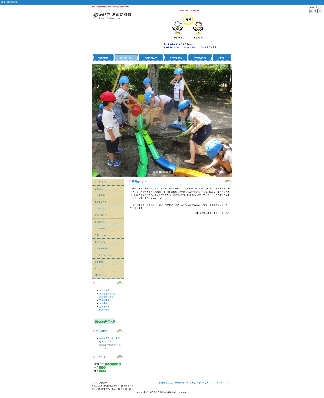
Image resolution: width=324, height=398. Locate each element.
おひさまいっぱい (103, 143)
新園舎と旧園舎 (102, 136)
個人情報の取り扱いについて (205, 270)
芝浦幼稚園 (104, 188)
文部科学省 (104, 178)
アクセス (222, 58)
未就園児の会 (101, 110)
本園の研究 (100, 130)
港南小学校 (104, 194)
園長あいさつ (101, 90)
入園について (101, 123)
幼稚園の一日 (101, 116)
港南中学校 (104, 198)
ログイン (319, 2)
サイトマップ (226, 270)
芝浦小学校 (104, 191)
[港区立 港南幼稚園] (117, 14)
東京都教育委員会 (107, 181)
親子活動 (99, 149)
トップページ (101, 70)
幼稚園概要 (103, 58)
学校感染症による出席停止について (175, 270)
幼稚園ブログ (101, 76)
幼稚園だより (101, 96)
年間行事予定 (101, 103)
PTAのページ (101, 163)
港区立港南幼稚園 (9, 2)
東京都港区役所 (106, 184)
